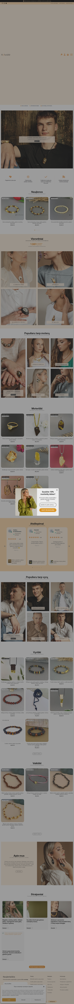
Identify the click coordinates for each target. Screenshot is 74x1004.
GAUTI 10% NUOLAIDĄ (48, 510)
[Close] (57, 490)
